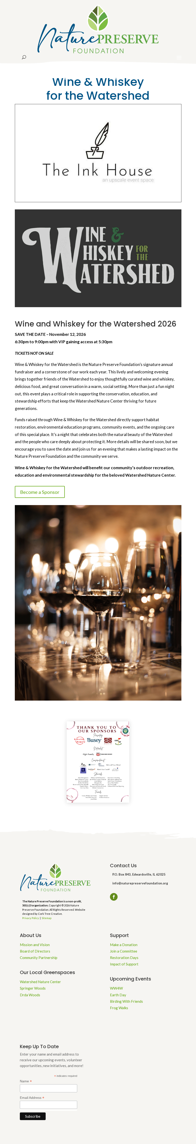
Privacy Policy (30, 918)
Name (26, 1081)
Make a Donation (123, 944)
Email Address (32, 1097)
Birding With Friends (126, 1001)
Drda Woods (30, 995)
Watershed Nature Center (40, 982)
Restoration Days (124, 957)
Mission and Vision (35, 944)
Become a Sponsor (40, 492)
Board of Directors (35, 951)
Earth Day (118, 995)
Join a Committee (123, 951)
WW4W (116, 988)
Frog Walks (119, 1008)
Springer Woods (33, 988)
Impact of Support (124, 964)
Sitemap (46, 918)
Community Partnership (38, 957)
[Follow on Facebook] (114, 897)
